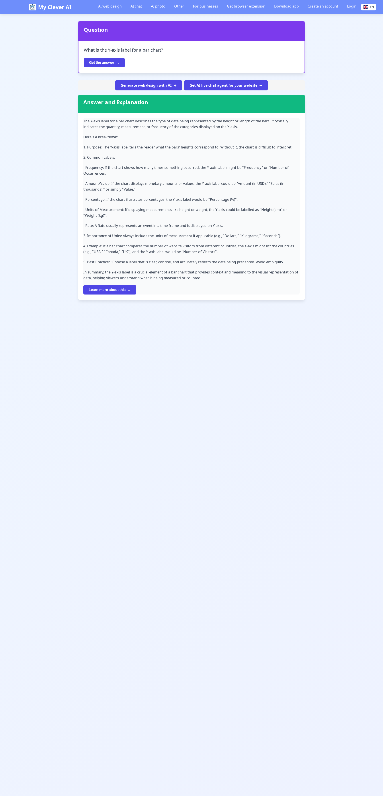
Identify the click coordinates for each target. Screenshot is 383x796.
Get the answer (101, 62)
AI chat (136, 6)
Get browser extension (246, 6)
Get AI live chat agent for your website (223, 85)
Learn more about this (107, 290)
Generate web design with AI (146, 85)
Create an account (323, 6)
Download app (286, 6)
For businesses (205, 6)
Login (351, 6)
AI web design (110, 6)
